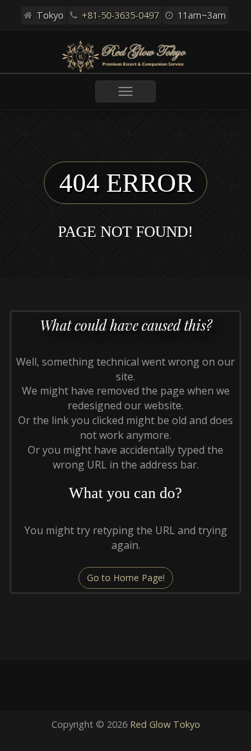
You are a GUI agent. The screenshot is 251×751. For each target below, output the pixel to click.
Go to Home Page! (126, 577)
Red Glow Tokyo (165, 724)
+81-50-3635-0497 (120, 15)
